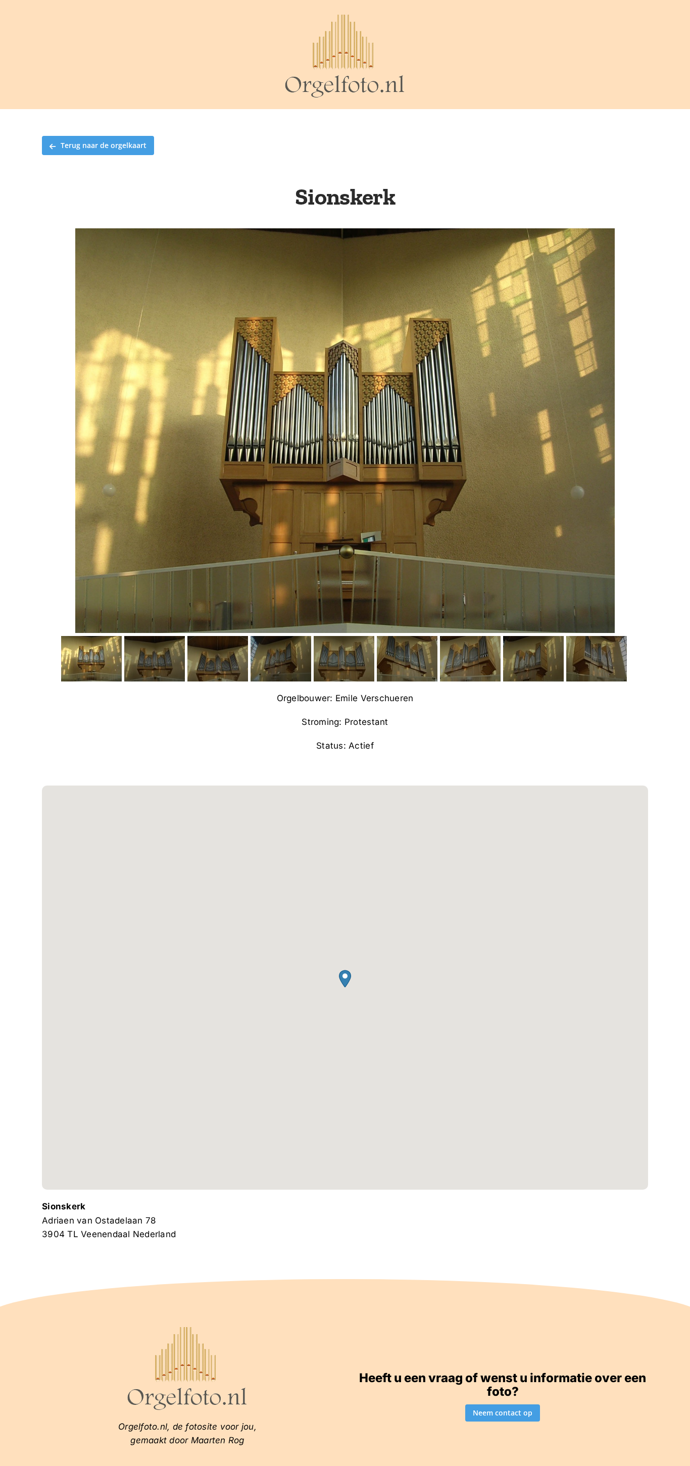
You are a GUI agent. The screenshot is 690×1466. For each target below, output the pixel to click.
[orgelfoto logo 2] (345, 17)
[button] (345, 979)
